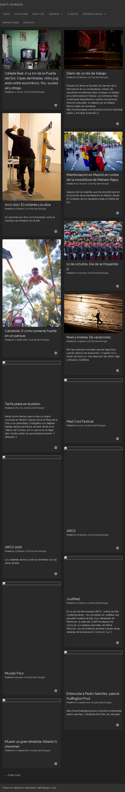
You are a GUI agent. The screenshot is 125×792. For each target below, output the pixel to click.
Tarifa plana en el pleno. (23, 404)
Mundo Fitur (14, 673)
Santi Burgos (38, 92)
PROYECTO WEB (11, 23)
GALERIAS (54, 14)
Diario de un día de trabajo (86, 73)
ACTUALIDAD (21, 14)
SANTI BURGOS (11, 4)
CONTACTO (28, 23)
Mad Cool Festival (80, 421)
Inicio (7, 14)
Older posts (13, 775)
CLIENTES (73, 14)
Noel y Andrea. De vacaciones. (89, 337)
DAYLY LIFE (38, 14)
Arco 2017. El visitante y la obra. (28, 205)
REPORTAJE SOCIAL (93, 14)
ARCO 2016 (13, 547)
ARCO (71, 531)
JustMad (73, 599)
